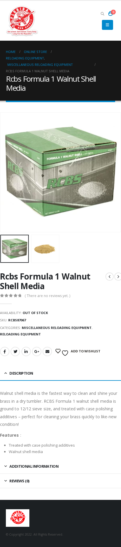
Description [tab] (21, 373)
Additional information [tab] (33, 466)
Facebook (4, 351)
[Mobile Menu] (107, 25)
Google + (36, 351)
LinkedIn (26, 351)
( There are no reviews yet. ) (47, 295)
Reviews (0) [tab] (19, 480)
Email (47, 351)
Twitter (15, 351)
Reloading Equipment (20, 334)
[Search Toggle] (102, 13)
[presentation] (7, 172)
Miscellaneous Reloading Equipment (57, 327)
